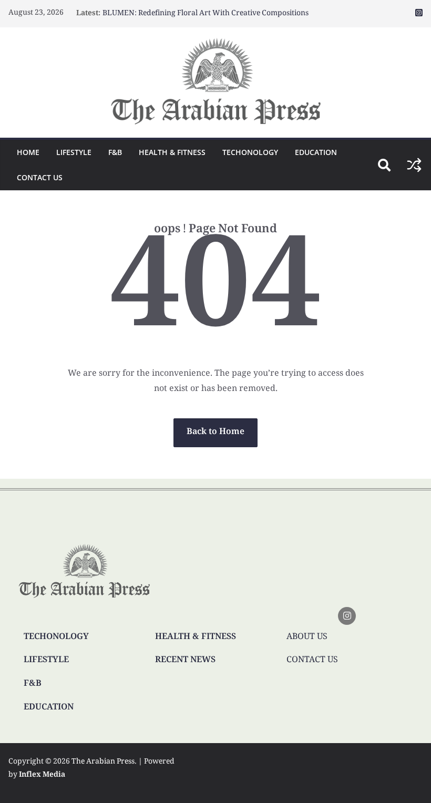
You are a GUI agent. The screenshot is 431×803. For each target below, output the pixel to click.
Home (28, 152)
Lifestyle (73, 152)
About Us (306, 637)
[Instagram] (347, 616)
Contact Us (40, 177)
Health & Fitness (172, 152)
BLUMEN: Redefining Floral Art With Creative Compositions (205, 13)
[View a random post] (414, 165)
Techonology (250, 152)
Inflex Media (42, 775)
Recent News (185, 660)
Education (316, 152)
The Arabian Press (103, 762)
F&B (115, 152)
